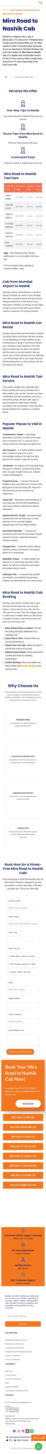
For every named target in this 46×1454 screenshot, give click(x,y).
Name (11, 983)
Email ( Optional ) (15, 1014)
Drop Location (14, 917)
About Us (9, 1371)
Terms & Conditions (13, 1379)
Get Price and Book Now (20, 1051)
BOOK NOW (28, 1103)
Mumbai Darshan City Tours (16, 1340)
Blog (7, 1383)
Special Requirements (16, 1030)
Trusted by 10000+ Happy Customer (23, 1235)
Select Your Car (14, 948)
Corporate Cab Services (14, 1348)
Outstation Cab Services (14, 1344)
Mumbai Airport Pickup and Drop (18, 1351)
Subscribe (23, 1324)
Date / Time (13, 933)
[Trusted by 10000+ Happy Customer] (23, 1230)
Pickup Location (14, 901)
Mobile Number (14, 998)
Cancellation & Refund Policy (16, 1390)
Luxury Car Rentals (12, 1359)
